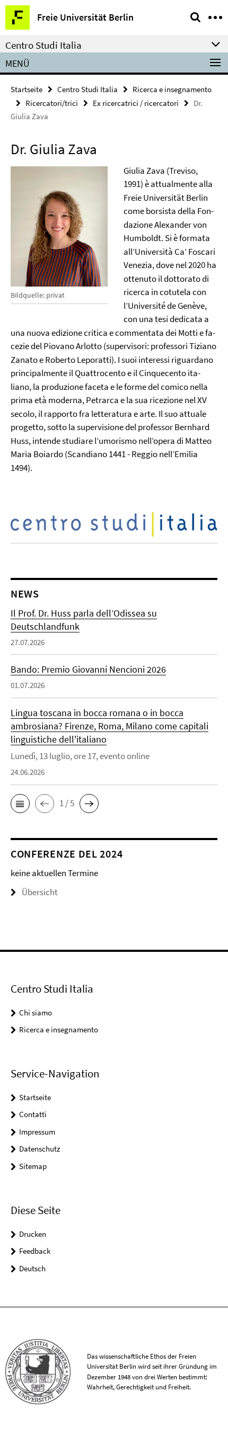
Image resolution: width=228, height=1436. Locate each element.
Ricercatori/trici (51, 103)
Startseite (26, 89)
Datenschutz (39, 1149)
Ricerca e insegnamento (172, 89)
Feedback (34, 1251)
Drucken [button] (32, 1234)
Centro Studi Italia (87, 89)
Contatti (33, 1114)
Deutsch (32, 1268)
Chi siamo (35, 1012)
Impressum (37, 1132)
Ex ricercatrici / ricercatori (136, 103)
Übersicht (40, 892)
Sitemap (33, 1166)
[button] (20, 803)
